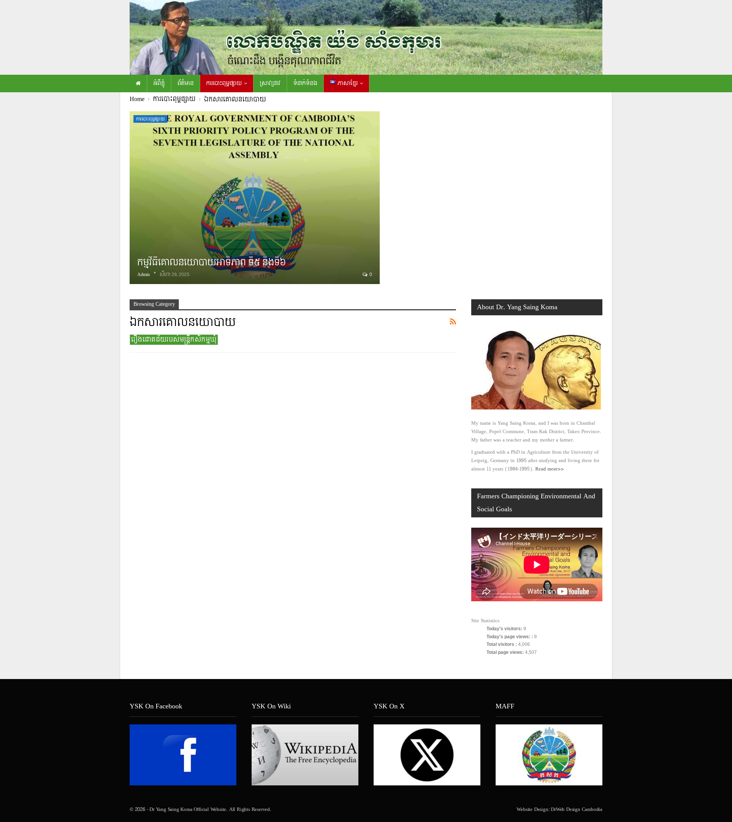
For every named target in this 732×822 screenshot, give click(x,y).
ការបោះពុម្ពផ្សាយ (224, 83)
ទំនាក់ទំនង (305, 83)
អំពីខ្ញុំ (159, 83)
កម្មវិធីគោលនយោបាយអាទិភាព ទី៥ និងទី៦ (211, 262)
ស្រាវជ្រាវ (270, 83)
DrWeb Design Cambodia (576, 809)
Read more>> (549, 469)
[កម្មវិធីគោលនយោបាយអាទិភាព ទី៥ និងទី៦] (254, 197)
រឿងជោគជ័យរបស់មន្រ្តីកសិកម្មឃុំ (174, 339)
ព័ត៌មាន (185, 83)
